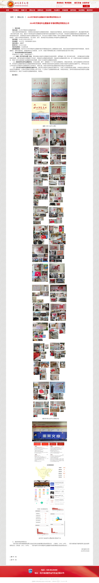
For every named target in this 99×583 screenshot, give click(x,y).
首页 (12, 17)
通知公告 (20, 17)
